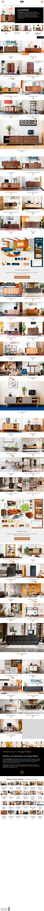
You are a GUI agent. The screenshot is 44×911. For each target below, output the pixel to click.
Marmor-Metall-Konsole (40, 807)
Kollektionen (11, 5)
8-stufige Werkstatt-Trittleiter (11, 817)
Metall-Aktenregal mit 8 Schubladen (33, 807)
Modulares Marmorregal (4, 817)
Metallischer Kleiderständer (40, 817)
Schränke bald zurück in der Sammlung (14, 779)
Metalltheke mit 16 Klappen (25, 817)
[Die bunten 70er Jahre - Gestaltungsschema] (22, 259)
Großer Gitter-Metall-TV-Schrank (33, 817)
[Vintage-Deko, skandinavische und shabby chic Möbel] (22, 1)
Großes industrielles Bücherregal (4, 797)
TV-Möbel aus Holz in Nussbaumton (4, 788)
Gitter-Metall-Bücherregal (40, 797)
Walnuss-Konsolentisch (11, 788)
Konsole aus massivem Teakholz (33, 788)
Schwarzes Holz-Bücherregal (25, 788)
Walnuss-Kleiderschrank (11, 797)
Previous (0, 29)
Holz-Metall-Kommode (18, 797)
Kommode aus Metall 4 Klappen (18, 788)
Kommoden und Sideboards (38, 33)
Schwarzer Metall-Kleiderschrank (18, 817)
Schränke (27, 33)
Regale (6, 33)
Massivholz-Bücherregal (4, 807)
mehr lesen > (20, 20)
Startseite (4, 5)
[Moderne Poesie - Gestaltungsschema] (22, 520)
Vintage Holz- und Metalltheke (40, 788)
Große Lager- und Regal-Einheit (25, 797)
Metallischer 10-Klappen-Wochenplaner (32, 798)
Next (43, 29)
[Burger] (3, 2)
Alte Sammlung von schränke (31, 779)
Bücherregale (16, 33)
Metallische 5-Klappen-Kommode (11, 807)
